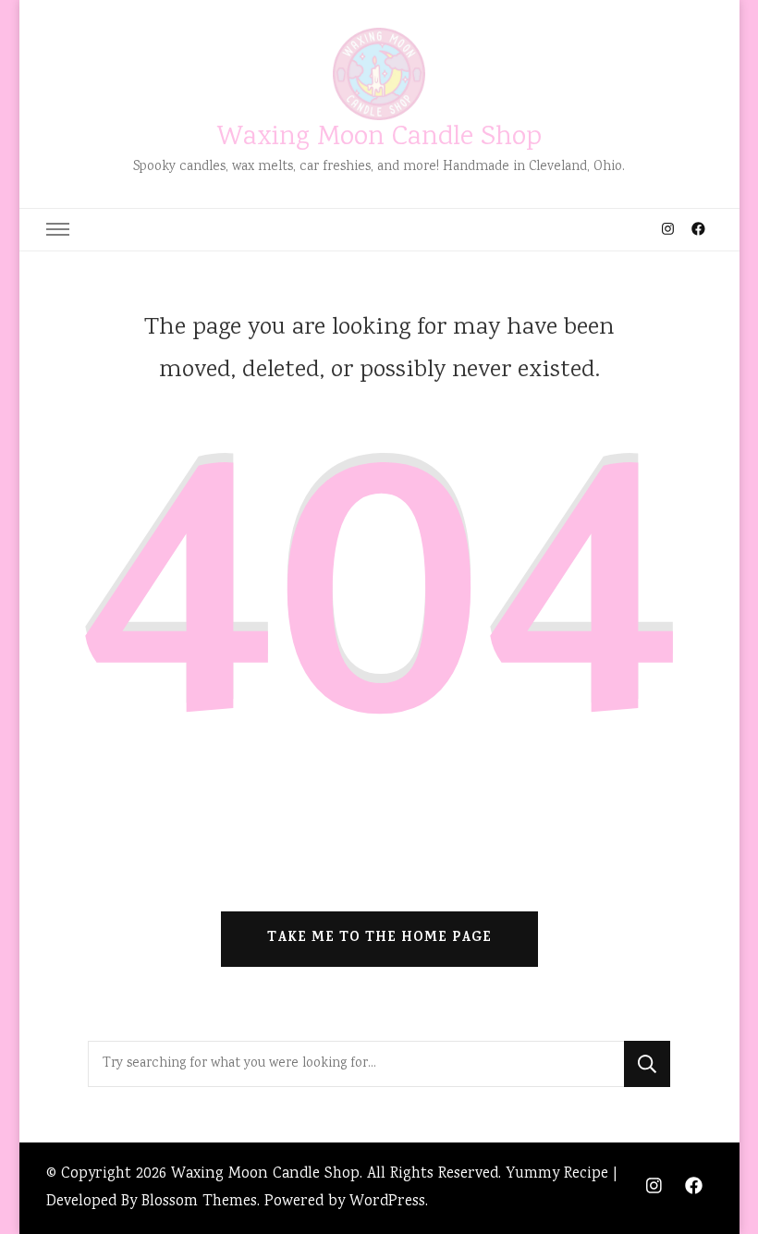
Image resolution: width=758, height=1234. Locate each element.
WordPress (387, 1202)
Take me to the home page (379, 938)
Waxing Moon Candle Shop (379, 138)
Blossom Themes (199, 1202)
